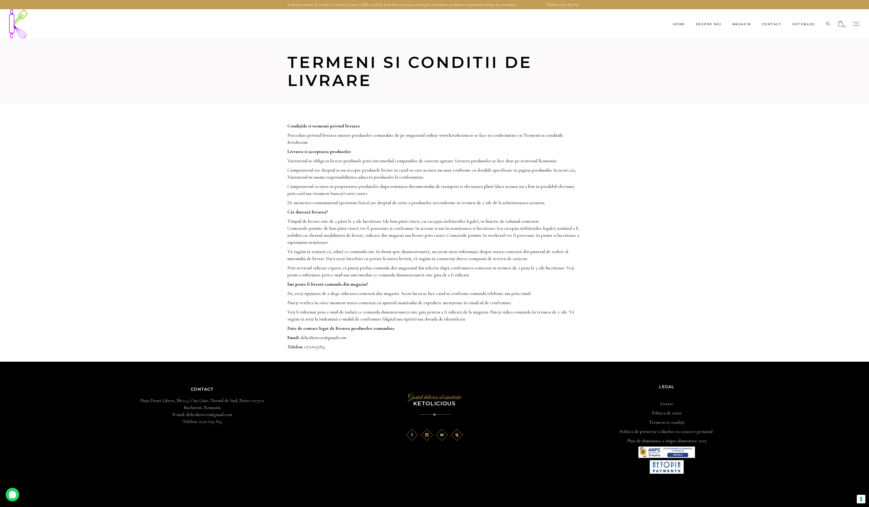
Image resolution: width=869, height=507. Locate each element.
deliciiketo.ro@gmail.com (323, 337)
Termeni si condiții (667, 422)
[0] (840, 24)
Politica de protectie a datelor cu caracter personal (667, 431)
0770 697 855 (569, 4)
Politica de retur (667, 413)
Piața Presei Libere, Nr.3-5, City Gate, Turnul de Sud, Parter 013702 (202, 400)
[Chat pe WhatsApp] (12, 494)
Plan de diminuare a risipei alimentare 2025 (667, 441)
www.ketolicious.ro (456, 135)
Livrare (666, 404)
